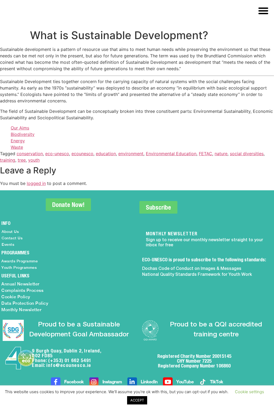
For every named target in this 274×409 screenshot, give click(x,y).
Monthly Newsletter (21, 309)
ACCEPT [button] (137, 400)
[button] (263, 11)
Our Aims (20, 128)
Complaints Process (22, 290)
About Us (10, 231)
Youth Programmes (19, 267)
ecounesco (82, 153)
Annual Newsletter (20, 284)
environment (130, 153)
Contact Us (12, 238)
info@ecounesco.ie (68, 365)
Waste (17, 147)
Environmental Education (171, 153)
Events (8, 244)
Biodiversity (23, 134)
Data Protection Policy (24, 303)
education (106, 153)
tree (22, 160)
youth (34, 160)
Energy (18, 140)
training (7, 160)
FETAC (205, 153)
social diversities (247, 153)
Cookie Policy (15, 296)
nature (221, 153)
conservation (30, 153)
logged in (36, 183)
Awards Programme (19, 261)
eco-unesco (57, 153)
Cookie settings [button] (249, 391)
